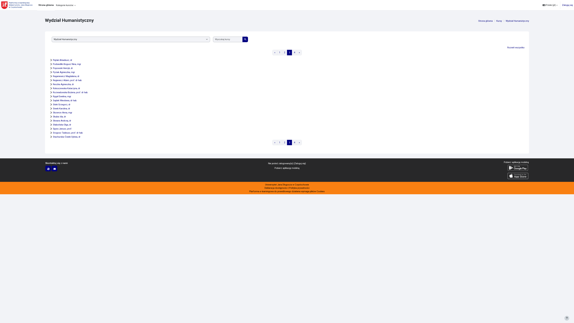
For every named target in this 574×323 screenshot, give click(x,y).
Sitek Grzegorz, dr (61, 104)
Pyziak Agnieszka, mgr (64, 72)
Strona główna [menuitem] (46, 5)
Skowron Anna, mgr (62, 112)
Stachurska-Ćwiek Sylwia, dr (66, 136)
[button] (550, 5)
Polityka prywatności (299, 188)
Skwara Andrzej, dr (62, 120)
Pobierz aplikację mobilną (287, 168)
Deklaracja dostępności (276, 188)
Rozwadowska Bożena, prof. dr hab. (70, 92)
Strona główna (485, 21)
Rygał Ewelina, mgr (62, 96)
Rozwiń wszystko (516, 47)
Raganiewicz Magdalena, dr (66, 76)
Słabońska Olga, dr (62, 124)
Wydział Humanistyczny (517, 21)
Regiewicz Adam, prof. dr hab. (67, 80)
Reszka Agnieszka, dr (63, 84)
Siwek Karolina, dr (61, 108)
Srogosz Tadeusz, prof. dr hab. (68, 132)
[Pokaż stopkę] (566, 318)
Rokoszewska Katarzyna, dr (66, 88)
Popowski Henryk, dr (63, 68)
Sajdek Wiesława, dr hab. (65, 100)
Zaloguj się (567, 5)
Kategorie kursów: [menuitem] (65, 5)
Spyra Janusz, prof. (62, 128)
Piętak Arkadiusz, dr (62, 60)
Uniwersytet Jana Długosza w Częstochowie (287, 184)
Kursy (499, 21)
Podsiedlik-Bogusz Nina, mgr (67, 64)
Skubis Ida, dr (59, 116)
